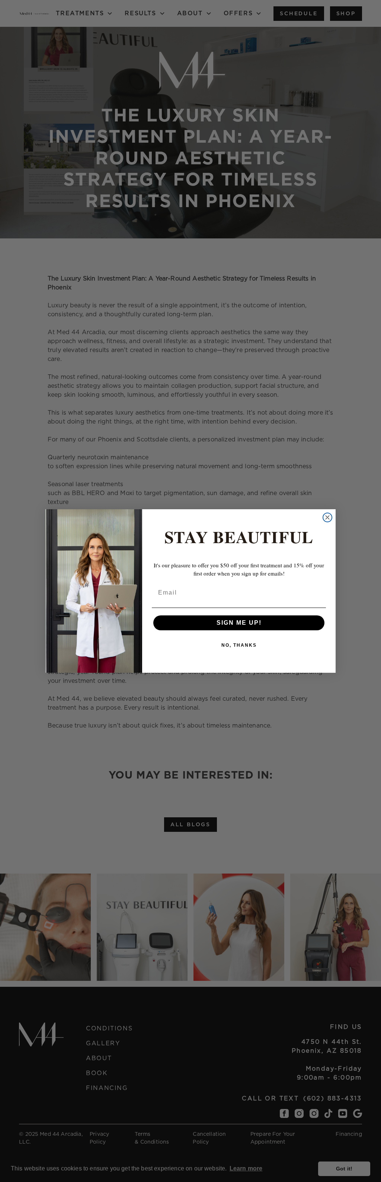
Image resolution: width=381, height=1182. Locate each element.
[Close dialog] (327, 517)
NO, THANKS (239, 645)
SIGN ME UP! (239, 622)
